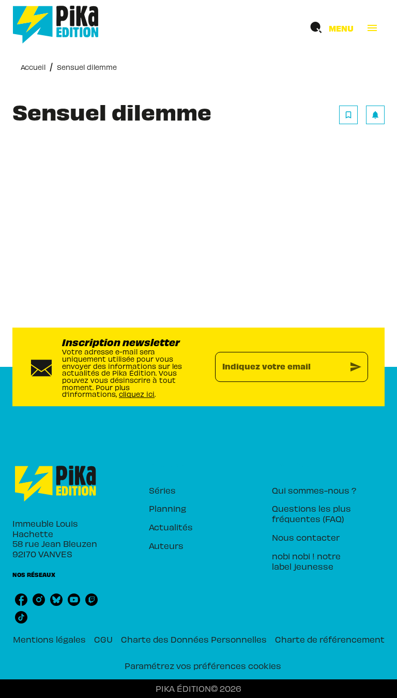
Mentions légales (49, 639)
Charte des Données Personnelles (194, 639)
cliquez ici (137, 394)
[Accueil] (55, 24)
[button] (362, 115)
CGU (103, 639)
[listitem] (21, 599)
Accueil (33, 67)
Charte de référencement (330, 639)
